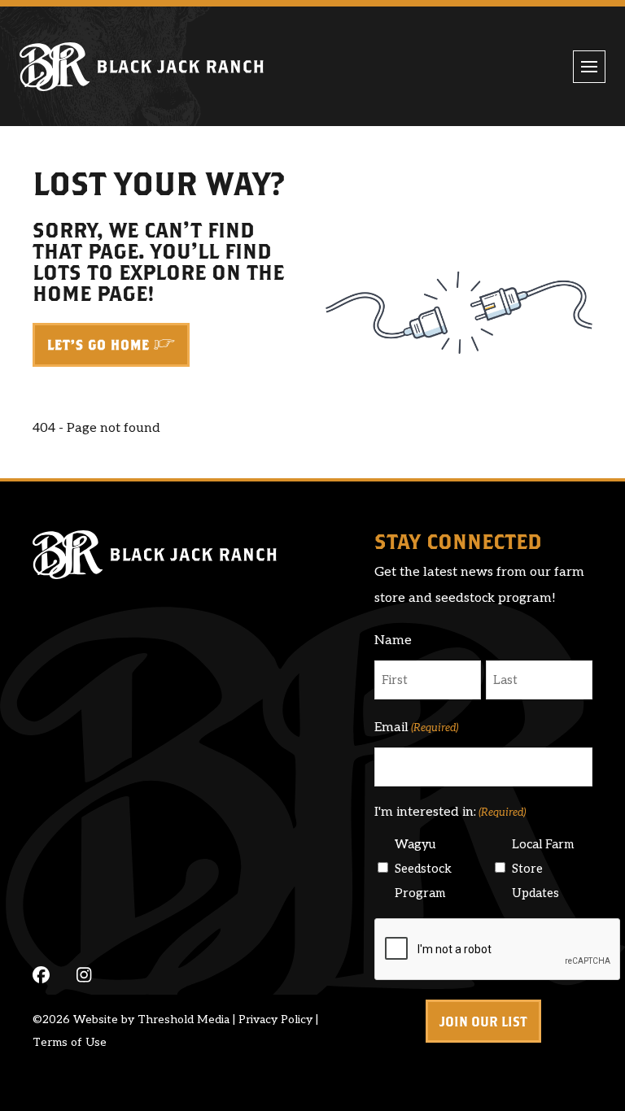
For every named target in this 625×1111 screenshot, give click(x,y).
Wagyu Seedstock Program (423, 868)
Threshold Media (183, 1019)
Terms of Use (70, 1042)
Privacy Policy (275, 1019)
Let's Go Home (98, 345)
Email (416, 727)
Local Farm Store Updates (543, 868)
